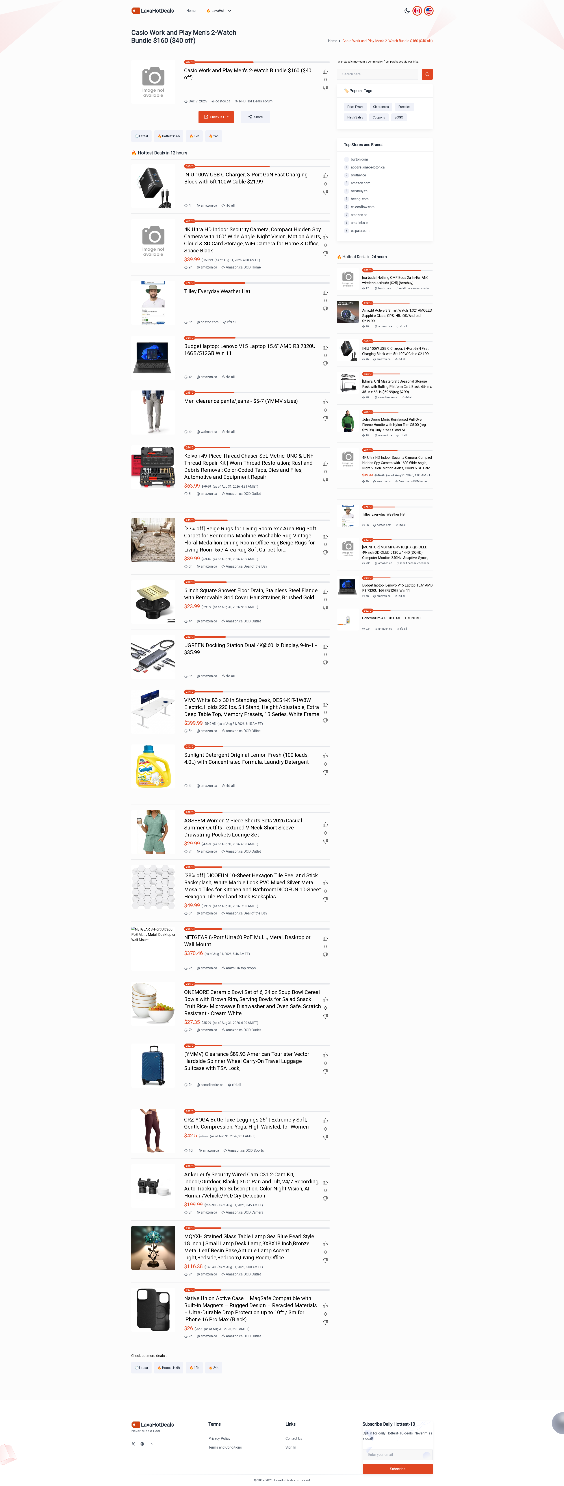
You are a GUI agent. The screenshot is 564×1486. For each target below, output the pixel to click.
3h (190, 676)
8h (190, 494)
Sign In (291, 1447)
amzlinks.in (357, 223)
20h (368, 326)
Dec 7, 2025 (198, 101)
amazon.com (358, 183)
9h (190, 267)
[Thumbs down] (325, 88)
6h (190, 566)
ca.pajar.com (357, 231)
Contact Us (294, 1438)
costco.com (208, 322)
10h (191, 1150)
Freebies (404, 107)
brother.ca (356, 175)
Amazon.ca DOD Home (243, 267)
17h (368, 288)
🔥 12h (194, 136)
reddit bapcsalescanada (414, 288)
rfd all (230, 205)
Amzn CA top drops (241, 968)
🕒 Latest (141, 136)
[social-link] (133, 1444)
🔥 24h (214, 136)
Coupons (379, 117)
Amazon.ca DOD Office (243, 731)
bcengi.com (357, 199)
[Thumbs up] (325, 71)
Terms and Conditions (225, 1447)
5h (190, 322)
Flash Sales (355, 117)
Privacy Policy (219, 1438)
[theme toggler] (407, 11)
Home (191, 11)
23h (368, 563)
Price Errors (355, 107)
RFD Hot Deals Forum (256, 101)
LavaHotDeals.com (287, 1480)
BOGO (399, 117)
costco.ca (221, 101)
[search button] (427, 74)
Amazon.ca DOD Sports (246, 1150)
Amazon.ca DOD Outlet (243, 494)
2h (190, 1085)
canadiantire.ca (210, 1085)
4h (190, 205)
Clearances (381, 107)
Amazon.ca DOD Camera (244, 1212)
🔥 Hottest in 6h (169, 136)
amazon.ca (207, 205)
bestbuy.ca (356, 191)
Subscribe (398, 1469)
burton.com (357, 159)
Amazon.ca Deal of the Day (246, 566)
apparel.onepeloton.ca (365, 167)
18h (368, 435)
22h (368, 628)
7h (190, 851)
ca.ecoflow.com (360, 207)
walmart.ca (207, 432)
